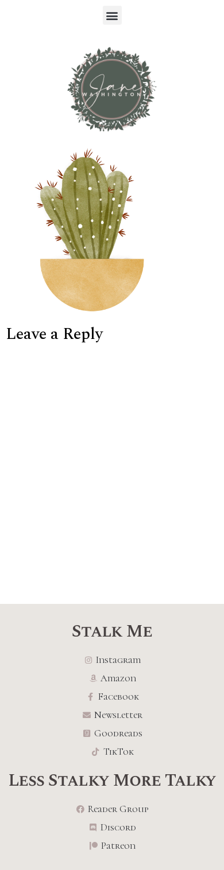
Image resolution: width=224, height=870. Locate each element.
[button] (112, 15)
